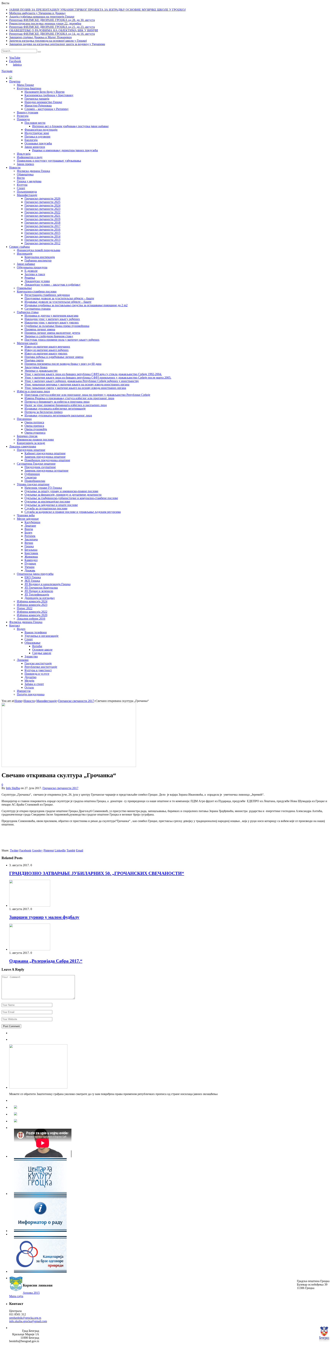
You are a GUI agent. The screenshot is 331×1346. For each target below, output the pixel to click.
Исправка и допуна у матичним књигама (51, 315)
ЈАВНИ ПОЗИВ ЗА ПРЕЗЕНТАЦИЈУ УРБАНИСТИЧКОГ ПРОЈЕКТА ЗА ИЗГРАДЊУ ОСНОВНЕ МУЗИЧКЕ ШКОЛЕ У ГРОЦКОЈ (97, 9)
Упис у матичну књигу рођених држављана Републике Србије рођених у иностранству (82, 381)
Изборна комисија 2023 (32, 604)
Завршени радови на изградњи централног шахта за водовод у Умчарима (57, 44)
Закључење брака (36, 367)
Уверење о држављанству (41, 370)
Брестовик (31, 553)
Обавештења (25, 174)
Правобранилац (35, 480)
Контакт (14, 625)
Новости (14, 167)
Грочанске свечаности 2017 (42, 226)
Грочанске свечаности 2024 (42, 205)
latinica (17, 64)
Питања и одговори (37, 136)
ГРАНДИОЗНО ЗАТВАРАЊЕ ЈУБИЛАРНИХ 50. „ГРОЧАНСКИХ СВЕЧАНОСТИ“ (96, 873)
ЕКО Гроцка (33, 577)
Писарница (24, 418)
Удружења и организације (41, 635)
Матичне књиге (27, 343)
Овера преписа (34, 425)
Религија (22, 115)
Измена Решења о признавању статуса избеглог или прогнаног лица (69, 398)
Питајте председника (30, 694)
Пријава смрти (34, 360)
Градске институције (38, 663)
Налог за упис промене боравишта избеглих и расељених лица (66, 405)
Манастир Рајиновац (38, 105)
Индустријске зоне (37, 133)
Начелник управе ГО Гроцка (43, 487)
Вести (21, 177)
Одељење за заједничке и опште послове (51, 505)
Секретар (31, 477)
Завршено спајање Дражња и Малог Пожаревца (40, 37)
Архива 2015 (31, 1292)
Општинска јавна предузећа (35, 573)
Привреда (23, 119)
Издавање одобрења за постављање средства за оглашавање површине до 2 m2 (76, 305)
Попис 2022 (24, 608)
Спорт (21, 188)
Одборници (32, 474)
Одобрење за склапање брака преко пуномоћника (57, 326)
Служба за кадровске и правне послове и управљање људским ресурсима (73, 511)
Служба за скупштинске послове (46, 508)
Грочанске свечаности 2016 (42, 229)
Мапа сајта (16, 1296)
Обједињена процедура (32, 267)
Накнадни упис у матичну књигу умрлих (52, 322)
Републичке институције (41, 666)
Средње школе (41, 653)
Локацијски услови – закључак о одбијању (52, 284)
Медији (29, 680)
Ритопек (30, 536)
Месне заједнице (28, 518)
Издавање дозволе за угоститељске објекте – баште (58, 301)
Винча (29, 529)
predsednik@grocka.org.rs (25, 1317)
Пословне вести (35, 122)
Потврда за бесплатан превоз (43, 412)
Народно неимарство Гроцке (43, 102)
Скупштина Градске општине (36, 463)
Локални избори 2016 (31, 618)
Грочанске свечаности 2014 (42, 236)
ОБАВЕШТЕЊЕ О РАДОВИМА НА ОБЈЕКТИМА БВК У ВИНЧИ (53, 30)
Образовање (32, 642)
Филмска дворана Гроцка (33, 171)
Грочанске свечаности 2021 (42, 215)
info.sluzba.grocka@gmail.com (28, 1321)
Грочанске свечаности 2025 (42, 202)
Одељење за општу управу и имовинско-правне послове (61, 491)
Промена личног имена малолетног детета (52, 332)
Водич (21, 629)
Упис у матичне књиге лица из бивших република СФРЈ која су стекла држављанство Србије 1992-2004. (93, 374)
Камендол (31, 560)
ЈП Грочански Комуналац (41, 587)
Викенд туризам (27, 112)
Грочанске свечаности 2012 (42, 243)
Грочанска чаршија (37, 98)
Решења (30, 277)
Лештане (30, 525)
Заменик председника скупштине (46, 470)
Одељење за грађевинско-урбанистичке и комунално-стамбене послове (71, 498)
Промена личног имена (40, 329)
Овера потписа (34, 422)
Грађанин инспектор (38, 260)
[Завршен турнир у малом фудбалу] (29, 905)
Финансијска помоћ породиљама (38, 250)
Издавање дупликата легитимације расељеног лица (58, 415)
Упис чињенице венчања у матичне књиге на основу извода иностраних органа (77, 384)
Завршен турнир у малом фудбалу (44, 917)
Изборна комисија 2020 (32, 615)
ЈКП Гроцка (32, 580)
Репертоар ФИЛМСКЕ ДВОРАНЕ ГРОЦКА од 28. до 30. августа (52, 20)
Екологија (31, 140)
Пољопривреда (27, 191)
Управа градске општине (33, 484)
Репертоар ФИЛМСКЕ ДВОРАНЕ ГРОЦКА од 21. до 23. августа (52, 27)
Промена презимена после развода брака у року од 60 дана (63, 363)
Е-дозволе (31, 270)
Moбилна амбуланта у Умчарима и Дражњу (37, 13)
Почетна (14, 81)
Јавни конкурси (35, 146)
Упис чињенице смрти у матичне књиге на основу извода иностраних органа (75, 387)
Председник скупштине (40, 467)
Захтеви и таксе (35, 274)
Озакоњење (24, 288)
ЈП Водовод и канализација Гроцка (47, 584)
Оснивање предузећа (38, 143)
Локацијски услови (37, 281)
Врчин (29, 542)
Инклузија (23, 153)
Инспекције (24, 253)
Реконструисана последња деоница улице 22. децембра (45, 23)
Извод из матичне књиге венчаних (47, 346)
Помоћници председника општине (47, 460)
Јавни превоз (25, 164)
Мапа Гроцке (25, 84)
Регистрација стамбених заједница (47, 295)
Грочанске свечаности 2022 (42, 212)
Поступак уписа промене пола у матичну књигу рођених (62, 339)
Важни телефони (36, 632)
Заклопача (31, 539)
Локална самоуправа (22, 446)
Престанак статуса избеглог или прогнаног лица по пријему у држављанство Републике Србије (87, 394)
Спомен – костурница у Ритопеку (47, 109)
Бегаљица (31, 549)
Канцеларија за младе (31, 443)
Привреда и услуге (37, 673)
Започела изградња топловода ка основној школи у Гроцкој (48, 40)
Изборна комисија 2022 (32, 611)
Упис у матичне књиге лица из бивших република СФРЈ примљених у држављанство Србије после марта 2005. (98, 377)
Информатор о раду (30, 157)
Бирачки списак (27, 436)
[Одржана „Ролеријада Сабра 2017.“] (29, 949)
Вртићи (37, 646)
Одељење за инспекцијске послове (47, 501)
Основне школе (42, 649)
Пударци (30, 563)
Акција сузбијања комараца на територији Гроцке (41, 16)
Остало (29, 687)
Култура (22, 184)
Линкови (23, 660)
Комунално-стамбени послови (37, 291)
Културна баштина (29, 88)
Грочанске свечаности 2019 (42, 219)
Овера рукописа (35, 432)
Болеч (28, 532)
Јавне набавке (26, 264)
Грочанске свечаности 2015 (42, 233)
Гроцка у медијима (29, 181)
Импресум (23, 691)
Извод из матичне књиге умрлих (46, 353)
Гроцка (29, 546)
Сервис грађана (19, 246)
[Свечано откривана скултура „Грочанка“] (69, 766)
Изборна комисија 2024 (32, 601)
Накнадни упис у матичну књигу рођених (52, 319)
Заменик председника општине (45, 456)
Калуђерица (32, 522)
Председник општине (31, 449)
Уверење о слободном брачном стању (49, 336)
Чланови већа (26, 515)
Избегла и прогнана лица (33, 391)
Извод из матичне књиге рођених (47, 350)
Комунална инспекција (40, 257)
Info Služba (13, 788)
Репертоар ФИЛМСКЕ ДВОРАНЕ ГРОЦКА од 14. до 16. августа (52, 33)
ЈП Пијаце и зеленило (39, 591)
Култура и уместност (38, 670)
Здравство (31, 656)
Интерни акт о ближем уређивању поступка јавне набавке (70, 126)
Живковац (31, 556)
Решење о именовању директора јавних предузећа (65, 150)
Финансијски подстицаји (41, 129)
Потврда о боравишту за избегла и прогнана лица (57, 401)
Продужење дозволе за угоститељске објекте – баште (59, 298)
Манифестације (27, 195)
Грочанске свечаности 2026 (42, 198)
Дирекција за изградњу (40, 598)
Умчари (29, 567)
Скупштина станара (38, 308)
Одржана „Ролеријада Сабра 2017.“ (45, 960)
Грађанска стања (28, 312)
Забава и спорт (34, 684)
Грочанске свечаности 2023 (42, 208)
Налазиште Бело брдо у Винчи (45, 91)
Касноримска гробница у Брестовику (49, 95)
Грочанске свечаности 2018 (42, 222)
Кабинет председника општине (45, 453)
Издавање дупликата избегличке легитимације (55, 408)
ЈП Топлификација (37, 594)
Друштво (30, 677)
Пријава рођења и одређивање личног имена (54, 356)
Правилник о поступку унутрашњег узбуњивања (49, 160)
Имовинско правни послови (35, 439)
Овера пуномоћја (36, 429)
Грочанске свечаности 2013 (42, 239)
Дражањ (30, 570)
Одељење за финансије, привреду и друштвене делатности (63, 494)
